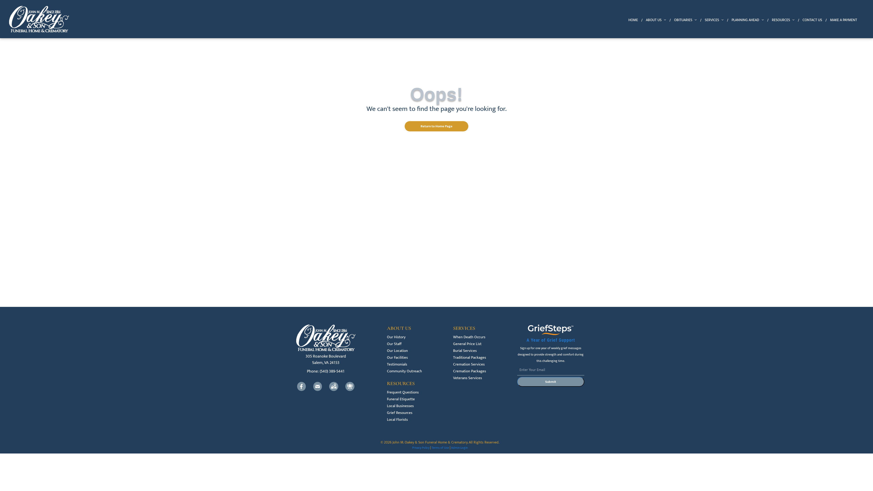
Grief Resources (399, 413)
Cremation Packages (469, 371)
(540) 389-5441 (332, 371)
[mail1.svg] (317, 389)
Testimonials (397, 364)
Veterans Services (467, 378)
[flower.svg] (349, 389)
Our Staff (394, 344)
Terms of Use (440, 447)
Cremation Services (469, 364)
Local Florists (397, 420)
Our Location (397, 351)
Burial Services (465, 351)
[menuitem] (633, 20)
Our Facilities (397, 358)
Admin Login (459, 447)
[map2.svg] (333, 389)
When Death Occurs (469, 337)
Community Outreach (404, 371)
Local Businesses (400, 406)
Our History (396, 337)
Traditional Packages (469, 358)
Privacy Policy (420, 447)
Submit (550, 382)
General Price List (467, 344)
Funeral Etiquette (401, 399)
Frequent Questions (403, 392)
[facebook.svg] (301, 389)
